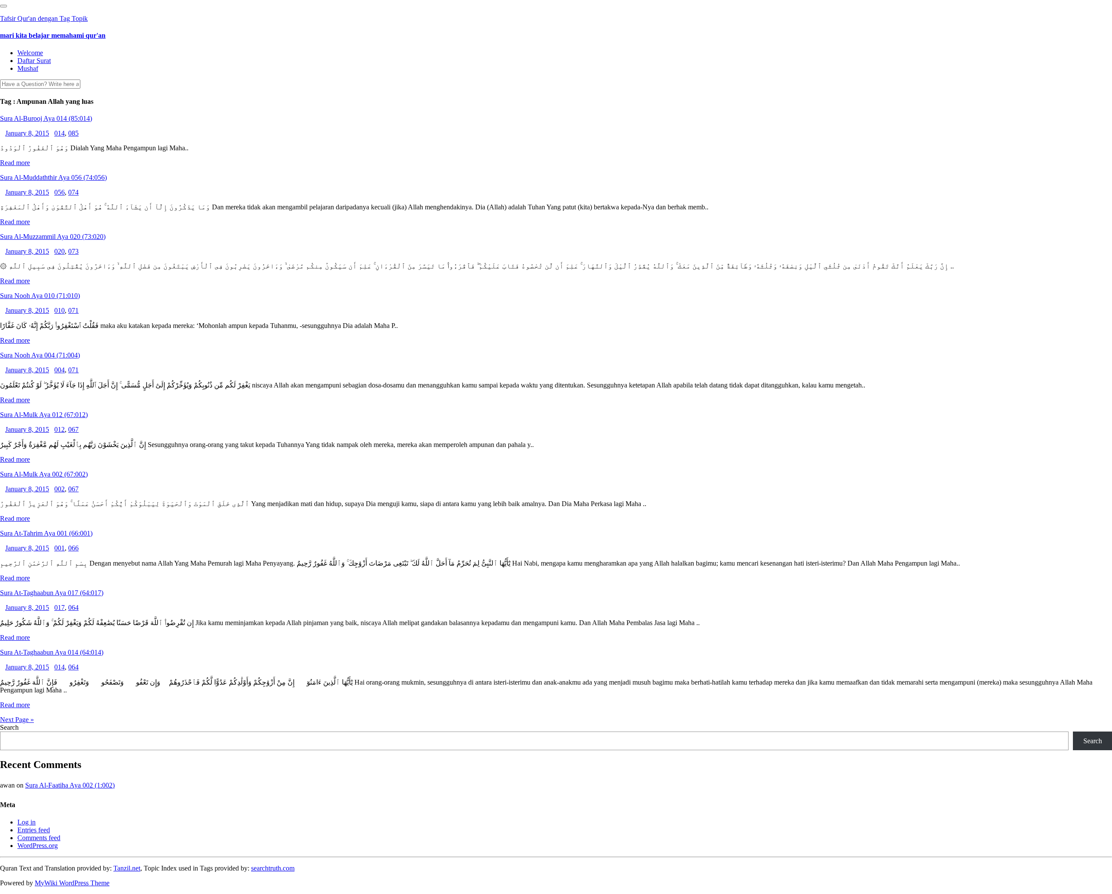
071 (73, 310)
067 (73, 429)
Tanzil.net (126, 868)
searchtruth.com (273, 868)
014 (59, 133)
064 (73, 607)
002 (59, 489)
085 (73, 133)
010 (59, 310)
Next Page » (17, 719)
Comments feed (38, 837)
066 (73, 548)
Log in (26, 822)
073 (73, 251)
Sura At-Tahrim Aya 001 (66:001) (46, 533)
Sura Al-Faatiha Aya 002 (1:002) (70, 785)
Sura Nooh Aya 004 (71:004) (40, 355)
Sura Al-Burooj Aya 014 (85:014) (46, 118)
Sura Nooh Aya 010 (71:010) (40, 295)
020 (59, 251)
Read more (15, 162)
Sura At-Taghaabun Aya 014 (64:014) (51, 652)
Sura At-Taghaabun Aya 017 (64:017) (51, 592)
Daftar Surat (34, 60)
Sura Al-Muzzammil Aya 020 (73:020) (53, 236)
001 (59, 548)
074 (73, 192)
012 (59, 429)
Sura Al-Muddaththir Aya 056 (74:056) (53, 177)
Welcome (30, 52)
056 (59, 192)
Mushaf (27, 68)
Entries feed (33, 830)
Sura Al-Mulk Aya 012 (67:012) (44, 414)
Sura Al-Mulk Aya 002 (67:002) (44, 474)
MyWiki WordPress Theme (72, 883)
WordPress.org (37, 845)
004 (59, 370)
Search (9, 727)
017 (59, 607)
